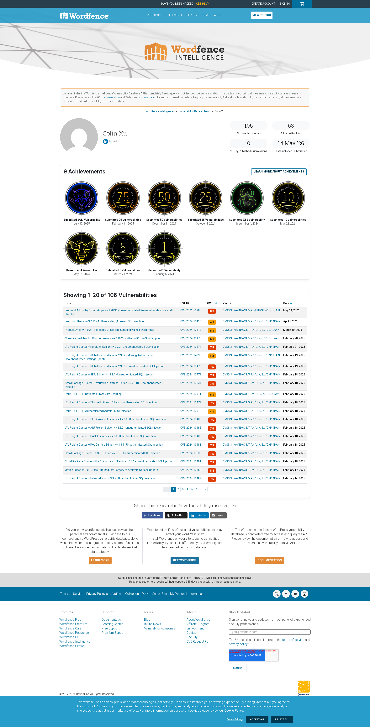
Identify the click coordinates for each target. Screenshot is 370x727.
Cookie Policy (234, 710)
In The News (152, 624)
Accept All (257, 719)
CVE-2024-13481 (190, 444)
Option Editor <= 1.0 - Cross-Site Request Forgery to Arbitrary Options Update (111, 469)
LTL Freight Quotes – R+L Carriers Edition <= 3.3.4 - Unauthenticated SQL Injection (114, 444)
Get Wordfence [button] (185, 560)
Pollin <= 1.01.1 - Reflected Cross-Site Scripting (93, 393)
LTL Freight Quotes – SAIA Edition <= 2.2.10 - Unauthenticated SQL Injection (110, 436)
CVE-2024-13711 (190, 393)
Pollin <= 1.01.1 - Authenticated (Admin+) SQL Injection (98, 410)
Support (193, 15)
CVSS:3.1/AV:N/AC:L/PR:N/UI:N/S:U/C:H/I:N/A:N (251, 346)
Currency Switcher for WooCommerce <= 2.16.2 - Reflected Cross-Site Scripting (113, 338)
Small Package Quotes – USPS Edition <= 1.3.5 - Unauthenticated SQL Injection (112, 453)
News (206, 15)
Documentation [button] (270, 560)
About (218, 15)
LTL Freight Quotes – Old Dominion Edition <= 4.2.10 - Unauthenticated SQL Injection (115, 419)
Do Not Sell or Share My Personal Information (173, 594)
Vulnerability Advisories (159, 628)
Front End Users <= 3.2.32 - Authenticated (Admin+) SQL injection (104, 321)
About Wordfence (198, 619)
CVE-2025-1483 (190, 355)
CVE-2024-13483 (190, 436)
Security (192, 637)
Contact (192, 632)
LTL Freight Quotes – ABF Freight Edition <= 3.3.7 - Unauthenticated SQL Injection (113, 427)
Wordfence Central (72, 646)
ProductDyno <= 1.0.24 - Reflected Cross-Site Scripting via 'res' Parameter (109, 329)
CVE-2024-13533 (190, 453)
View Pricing (261, 15)
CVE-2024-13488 (190, 478)
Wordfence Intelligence (75, 641)
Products (154, 15)
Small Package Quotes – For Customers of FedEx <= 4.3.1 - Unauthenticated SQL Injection (119, 461)
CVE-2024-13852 (190, 469)
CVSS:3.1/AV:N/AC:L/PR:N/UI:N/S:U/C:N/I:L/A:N (251, 355)
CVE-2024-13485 (190, 427)
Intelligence (174, 15)
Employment (195, 628)
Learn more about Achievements (279, 171)
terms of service (293, 640)
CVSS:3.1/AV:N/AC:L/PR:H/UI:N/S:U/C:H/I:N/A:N (251, 321)
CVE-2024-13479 (190, 374)
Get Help (202, 3)
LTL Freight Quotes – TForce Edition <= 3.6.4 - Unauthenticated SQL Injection (111, 402)
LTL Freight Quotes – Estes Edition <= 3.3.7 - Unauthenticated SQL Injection (110, 478)
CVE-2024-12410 (190, 321)
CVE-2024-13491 (190, 461)
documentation (110, 97)
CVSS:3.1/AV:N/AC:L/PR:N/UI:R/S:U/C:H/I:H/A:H (251, 469)
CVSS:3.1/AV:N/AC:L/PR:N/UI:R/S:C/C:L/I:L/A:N (251, 329)
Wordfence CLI (69, 637)
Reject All (282, 719)
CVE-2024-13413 (190, 329)
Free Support (110, 628)
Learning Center (112, 624)
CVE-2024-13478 (190, 402)
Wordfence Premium (73, 624)
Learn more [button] (100, 560)
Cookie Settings (235, 719)
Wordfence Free (70, 619)
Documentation (112, 619)
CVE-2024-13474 (190, 346)
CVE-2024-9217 (190, 338)
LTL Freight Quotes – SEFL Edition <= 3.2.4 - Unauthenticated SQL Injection (109, 374)
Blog (147, 619)
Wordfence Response (74, 632)
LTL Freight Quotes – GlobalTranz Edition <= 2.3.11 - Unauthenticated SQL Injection (114, 366)
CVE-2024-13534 (190, 383)
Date (286, 303)
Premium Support (113, 632)
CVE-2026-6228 (190, 310)
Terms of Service (71, 594)
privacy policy (238, 644)
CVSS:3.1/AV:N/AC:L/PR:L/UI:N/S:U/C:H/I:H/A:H (251, 310)
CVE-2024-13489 (190, 419)
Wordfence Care (70, 628)
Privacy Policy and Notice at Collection (112, 594)
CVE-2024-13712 (190, 410)
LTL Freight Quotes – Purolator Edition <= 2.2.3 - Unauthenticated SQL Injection (112, 346)
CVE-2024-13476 (190, 366)
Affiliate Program (198, 624)
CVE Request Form (199, 641)
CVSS (211, 303)
